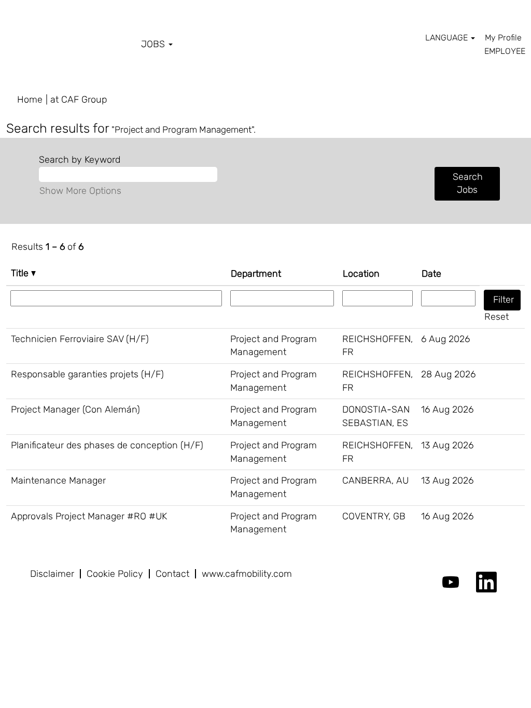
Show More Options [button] (80, 190)
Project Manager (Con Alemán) (75, 409)
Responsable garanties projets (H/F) (87, 374)
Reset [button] (496, 316)
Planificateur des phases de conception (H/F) (107, 445)
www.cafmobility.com (247, 573)
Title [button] (21, 273)
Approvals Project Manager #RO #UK (89, 516)
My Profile (503, 38)
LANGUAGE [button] (447, 38)
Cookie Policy (115, 573)
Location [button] (361, 273)
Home (30, 99)
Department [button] (256, 273)
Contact (172, 573)
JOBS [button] (154, 44)
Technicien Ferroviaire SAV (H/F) (80, 339)
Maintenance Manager (58, 480)
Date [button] (431, 273)
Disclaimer (52, 573)
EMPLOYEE (504, 51)
